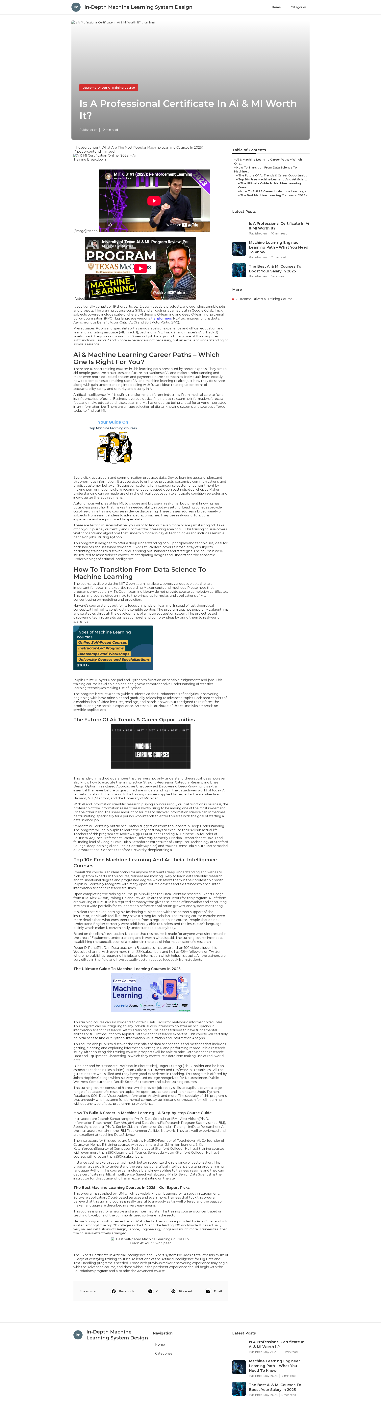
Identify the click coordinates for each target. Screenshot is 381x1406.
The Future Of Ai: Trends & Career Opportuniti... (272, 175)
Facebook (126, 1291)
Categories (299, 7)
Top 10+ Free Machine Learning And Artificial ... (272, 179)
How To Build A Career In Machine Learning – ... (274, 191)
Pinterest (185, 1291)
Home (276, 7)
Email (218, 1291)
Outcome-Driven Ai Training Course (109, 87)
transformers (161, 318)
